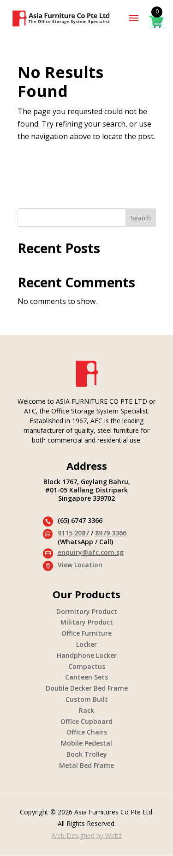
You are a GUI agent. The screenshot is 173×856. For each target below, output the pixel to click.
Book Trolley (86, 754)
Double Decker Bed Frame (87, 688)
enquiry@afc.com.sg (91, 552)
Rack (86, 710)
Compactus (86, 666)
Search (141, 217)
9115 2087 (73, 532)
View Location (80, 564)
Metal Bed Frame (86, 765)
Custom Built (87, 699)
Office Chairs (86, 732)
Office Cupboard (86, 721)
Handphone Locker (87, 655)
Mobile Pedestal (86, 743)
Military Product (86, 622)
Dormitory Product (86, 611)
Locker (86, 644)
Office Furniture (86, 633)
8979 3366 (110, 532)
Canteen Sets (86, 677)
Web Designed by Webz (86, 835)
